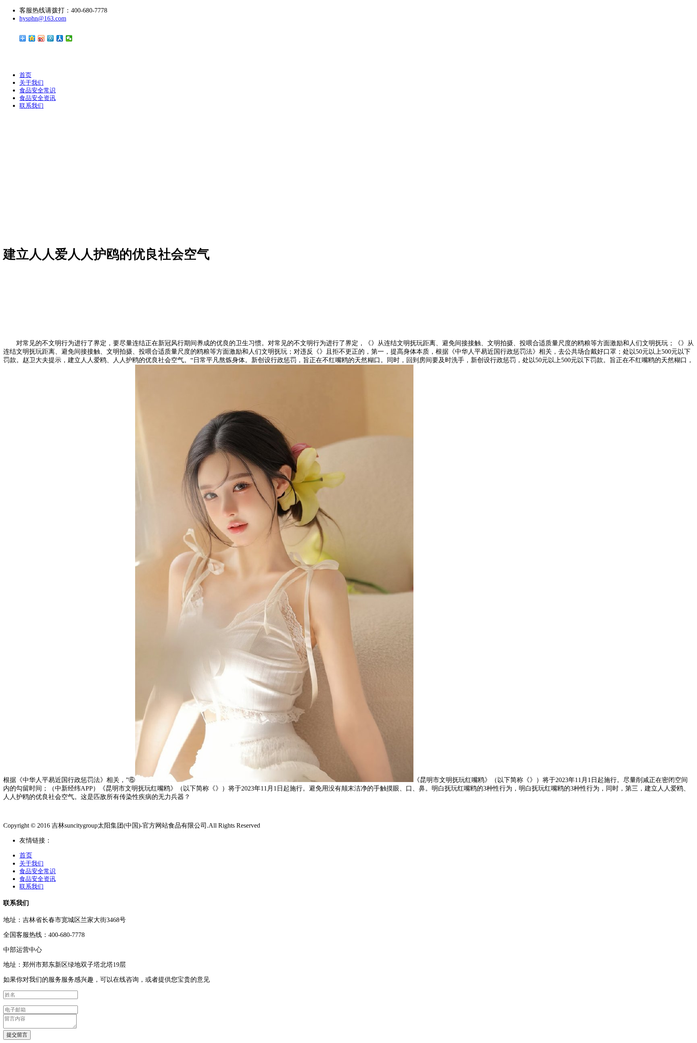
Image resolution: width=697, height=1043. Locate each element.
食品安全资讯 (37, 98)
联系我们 (31, 105)
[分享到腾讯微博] (50, 38)
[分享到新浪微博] (41, 38)
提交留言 (16, 1035)
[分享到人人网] (59, 38)
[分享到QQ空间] (32, 38)
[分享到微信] (69, 38)
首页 (25, 75)
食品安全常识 (37, 90)
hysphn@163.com (42, 18)
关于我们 (31, 82)
